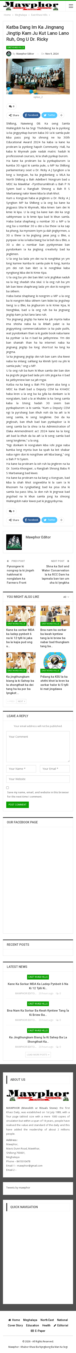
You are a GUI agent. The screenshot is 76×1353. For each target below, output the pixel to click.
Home (16, 1320)
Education (32, 1325)
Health (46, 1325)
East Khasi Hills (15, 47)
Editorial (62, 1325)
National (62, 1320)
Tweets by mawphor (18, 1187)
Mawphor (13, 1347)
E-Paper (40, 1330)
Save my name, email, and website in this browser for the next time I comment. (38, 794)
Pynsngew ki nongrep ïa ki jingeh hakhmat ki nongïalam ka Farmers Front (20, 574)
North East (47, 1320)
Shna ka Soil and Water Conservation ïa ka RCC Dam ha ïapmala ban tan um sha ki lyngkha (55, 574)
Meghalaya (30, 1320)
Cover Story (15, 1325)
